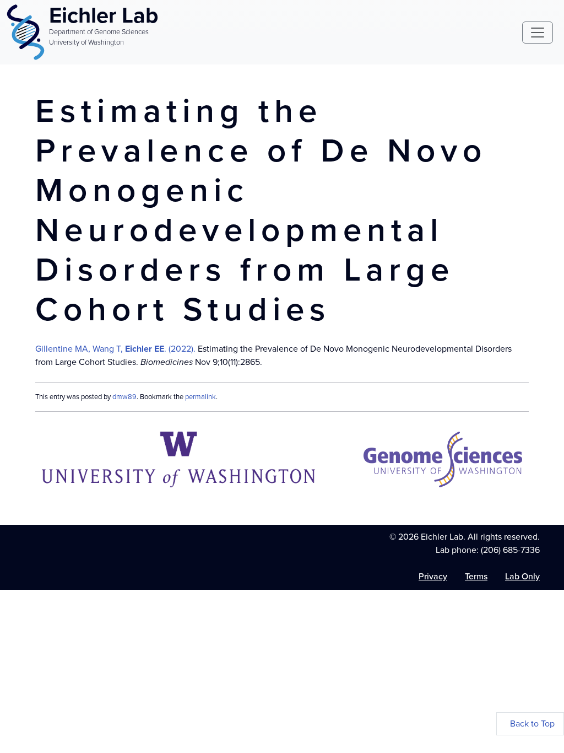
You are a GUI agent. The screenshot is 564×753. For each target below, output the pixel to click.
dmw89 (124, 396)
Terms (476, 576)
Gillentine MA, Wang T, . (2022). (115, 348)
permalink (200, 396)
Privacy (433, 576)
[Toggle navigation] (537, 32)
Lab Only (522, 576)
